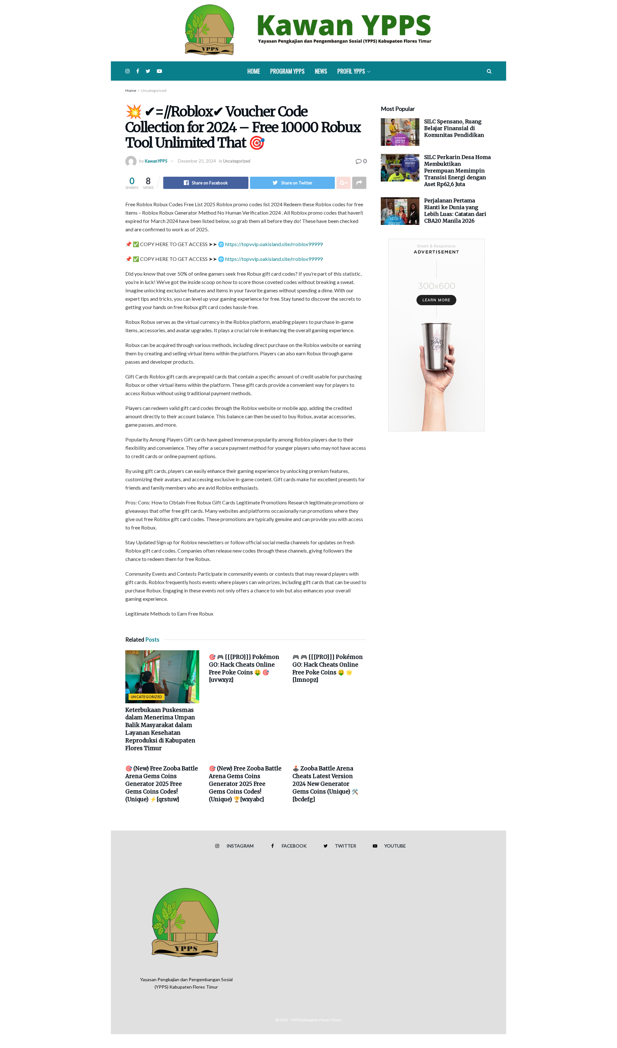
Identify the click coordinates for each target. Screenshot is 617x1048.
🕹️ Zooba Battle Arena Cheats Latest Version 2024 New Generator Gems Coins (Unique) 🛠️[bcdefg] (325, 784)
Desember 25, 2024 (197, 161)
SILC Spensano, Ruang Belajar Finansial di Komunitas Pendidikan (454, 128)
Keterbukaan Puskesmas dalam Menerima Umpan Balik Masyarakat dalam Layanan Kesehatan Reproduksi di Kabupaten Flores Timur (160, 729)
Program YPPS (287, 71)
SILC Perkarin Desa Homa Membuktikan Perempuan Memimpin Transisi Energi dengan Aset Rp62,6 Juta (457, 170)
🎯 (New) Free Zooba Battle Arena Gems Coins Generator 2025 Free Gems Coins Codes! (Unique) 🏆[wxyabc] (245, 784)
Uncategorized (153, 90)
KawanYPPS (156, 161)
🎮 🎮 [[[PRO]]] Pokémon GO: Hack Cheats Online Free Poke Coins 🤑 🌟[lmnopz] (327, 668)
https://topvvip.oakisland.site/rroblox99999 (274, 244)
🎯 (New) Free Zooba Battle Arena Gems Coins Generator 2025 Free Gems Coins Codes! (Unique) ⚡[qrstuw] (161, 784)
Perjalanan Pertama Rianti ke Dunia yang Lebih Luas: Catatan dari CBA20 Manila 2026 (455, 210)
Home (253, 71)
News (321, 71)
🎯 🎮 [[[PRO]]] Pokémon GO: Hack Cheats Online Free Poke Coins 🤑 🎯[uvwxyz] (244, 668)
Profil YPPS (351, 71)
